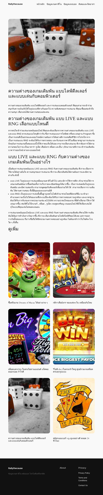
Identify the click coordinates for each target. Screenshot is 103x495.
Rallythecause (15, 4)
